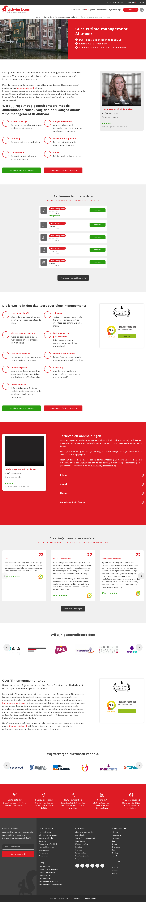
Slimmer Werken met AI (48, 835)
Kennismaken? (130, 10)
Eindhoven (116, 847)
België (114, 841)
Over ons (131, 2)
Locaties (78, 847)
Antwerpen (116, 838)
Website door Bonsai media (85, 898)
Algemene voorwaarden (84, 832)
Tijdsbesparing (44, 875)
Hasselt (114, 856)
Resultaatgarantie (82, 856)
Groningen (115, 853)
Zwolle (114, 874)
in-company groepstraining (103, 466)
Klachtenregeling (81, 844)
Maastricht (116, 862)
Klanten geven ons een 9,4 (114, 126)
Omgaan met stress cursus (49, 869)
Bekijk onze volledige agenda (73, 278)
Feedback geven (45, 832)
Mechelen (115, 865)
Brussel (114, 844)
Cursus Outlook (44, 866)
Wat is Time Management (85, 838)
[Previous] (6, 647)
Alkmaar (115, 832)
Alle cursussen (78, 10)
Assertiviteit (43, 853)
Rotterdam (116, 868)
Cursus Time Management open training (60, 17)
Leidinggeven (44, 850)
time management (25, 88)
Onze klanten (80, 841)
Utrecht (114, 871)
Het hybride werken (46, 847)
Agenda (91, 10)
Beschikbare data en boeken (21, 170)
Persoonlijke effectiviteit (48, 844)
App (142, 2)
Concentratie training (47, 872)
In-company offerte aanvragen (63, 170)
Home (37, 17)
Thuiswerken (43, 856)
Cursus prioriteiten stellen (48, 881)
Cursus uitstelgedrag (46, 878)
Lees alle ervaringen (73, 609)
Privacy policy (80, 853)
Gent (113, 850)
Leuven (114, 859)
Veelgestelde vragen (83, 859)
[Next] (141, 575)
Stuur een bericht (110, 117)
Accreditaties (80, 835)
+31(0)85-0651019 (110, 113)
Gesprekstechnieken (46, 838)
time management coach (14, 703)
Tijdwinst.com (63, 898)
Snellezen (42, 841)
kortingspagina (78, 454)
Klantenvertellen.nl (18, 726)
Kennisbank (102, 10)
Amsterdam (116, 835)
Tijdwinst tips (115, 10)
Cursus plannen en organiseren (50, 884)
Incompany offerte (115, 2)
